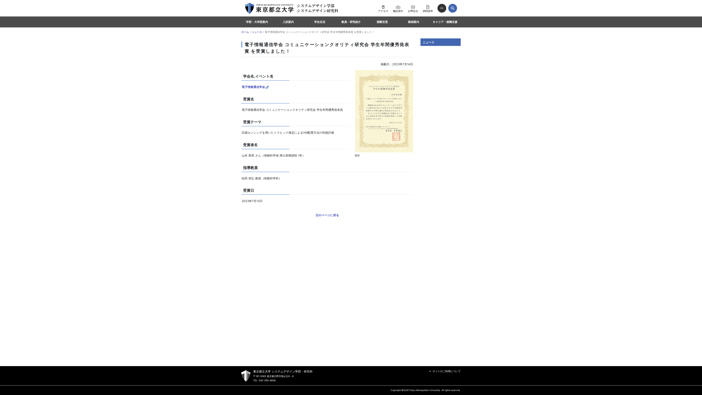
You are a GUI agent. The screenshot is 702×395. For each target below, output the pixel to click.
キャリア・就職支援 (445, 22)
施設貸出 (398, 10)
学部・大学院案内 (257, 22)
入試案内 (288, 22)
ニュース (428, 42)
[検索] (452, 8)
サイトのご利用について (447, 371)
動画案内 (413, 22)
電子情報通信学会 (253, 87)
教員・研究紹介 (351, 22)
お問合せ (413, 10)
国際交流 (382, 22)
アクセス (383, 10)
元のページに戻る (327, 215)
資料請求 (428, 10)
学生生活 (319, 22)
